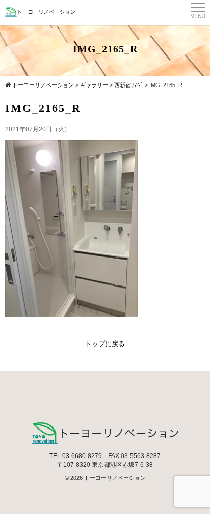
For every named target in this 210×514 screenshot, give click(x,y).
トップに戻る (105, 344)
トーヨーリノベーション (115, 478)
